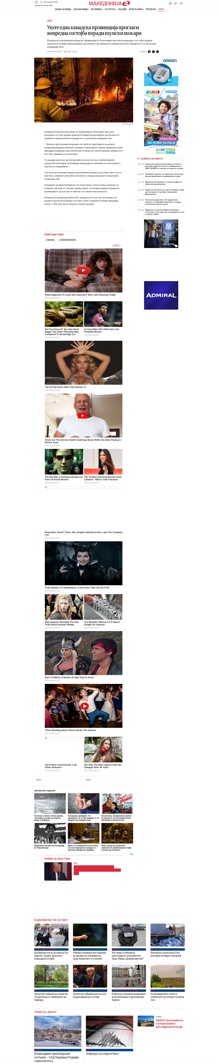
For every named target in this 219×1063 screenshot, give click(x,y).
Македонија (63, 9)
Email (157, 51)
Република (136, 9)
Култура (110, 9)
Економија (81, 9)
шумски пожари (67, 240)
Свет (161, 9)
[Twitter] (175, 3)
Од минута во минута (152, 159)
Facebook (149, 51)
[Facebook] (170, 3)
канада (50, 240)
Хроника (97, 9)
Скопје (122, 9)
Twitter (153, 51)
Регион (151, 9)
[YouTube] (181, 3)
